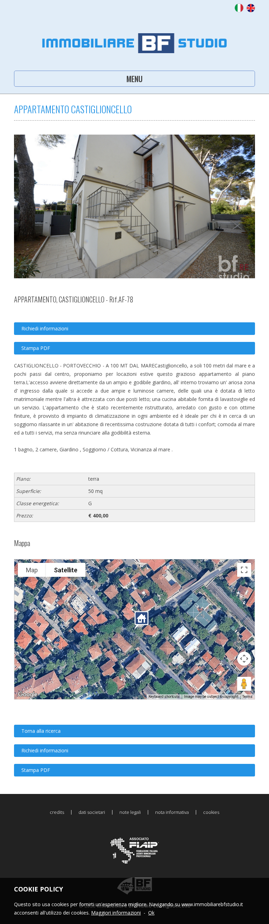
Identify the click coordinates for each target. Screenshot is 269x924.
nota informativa (172, 812)
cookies (211, 812)
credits (57, 812)
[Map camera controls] (244, 659)
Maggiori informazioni (116, 912)
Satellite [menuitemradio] (65, 570)
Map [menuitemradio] (32, 570)
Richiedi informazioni (44, 328)
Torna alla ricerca (41, 731)
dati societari (91, 812)
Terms (247, 697)
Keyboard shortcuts (164, 697)
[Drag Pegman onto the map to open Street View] (244, 684)
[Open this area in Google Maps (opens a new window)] (27, 694)
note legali (130, 812)
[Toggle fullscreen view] (244, 570)
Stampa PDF (35, 348)
